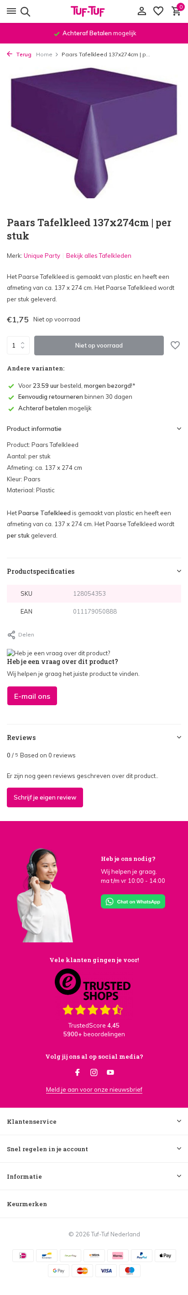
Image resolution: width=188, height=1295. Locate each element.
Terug (23, 54)
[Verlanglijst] (158, 11)
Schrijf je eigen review (45, 797)
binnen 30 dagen (75, 396)
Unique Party (42, 255)
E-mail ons (32, 696)
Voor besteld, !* (77, 385)
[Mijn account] (141, 11)
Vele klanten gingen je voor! (94, 960)
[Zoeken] (24, 11)
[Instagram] (94, 1072)
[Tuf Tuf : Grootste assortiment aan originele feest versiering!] (94, 11)
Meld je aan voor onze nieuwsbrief (94, 1089)
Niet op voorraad (99, 345)
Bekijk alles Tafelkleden (98, 255)
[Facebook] (77, 1072)
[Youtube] (110, 1072)
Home (44, 54)
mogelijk (55, 408)
